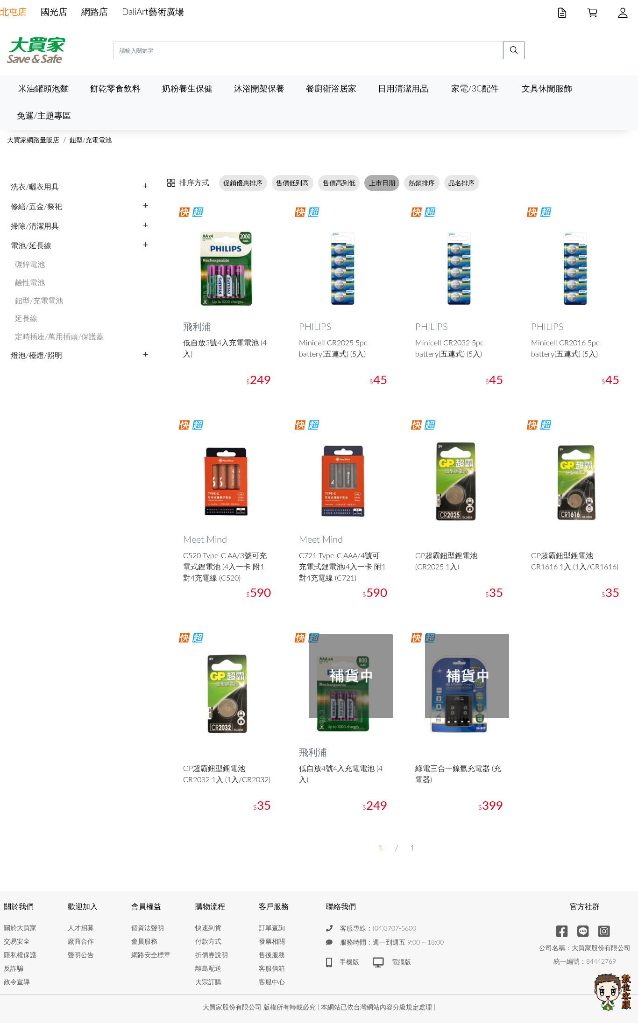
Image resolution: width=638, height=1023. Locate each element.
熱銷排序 (422, 183)
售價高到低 (339, 183)
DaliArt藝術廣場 (153, 12)
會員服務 (144, 942)
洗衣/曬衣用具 (35, 187)
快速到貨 (208, 928)
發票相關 (272, 942)
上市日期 (382, 183)
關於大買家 (20, 928)
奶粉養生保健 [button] (187, 89)
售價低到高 (292, 183)
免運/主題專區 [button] (44, 116)
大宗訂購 (208, 982)
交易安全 (17, 942)
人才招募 (81, 928)
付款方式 (208, 942)
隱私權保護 (20, 955)
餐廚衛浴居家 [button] (331, 89)
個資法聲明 (147, 928)
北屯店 (13, 12)
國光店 (54, 12)
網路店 (94, 12)
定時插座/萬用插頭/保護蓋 (59, 337)
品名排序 (461, 183)
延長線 (26, 318)
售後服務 (272, 955)
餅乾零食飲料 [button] (115, 89)
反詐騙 (13, 969)
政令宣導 (17, 982)
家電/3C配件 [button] (475, 89)
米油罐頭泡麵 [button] (43, 89)
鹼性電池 (30, 283)
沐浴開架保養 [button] (259, 89)
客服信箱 (272, 969)
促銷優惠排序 (242, 183)
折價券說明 (211, 955)
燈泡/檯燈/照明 (36, 355)
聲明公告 (81, 955)
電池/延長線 (31, 246)
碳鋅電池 (30, 264)
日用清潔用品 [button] (403, 89)
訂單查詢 (272, 928)
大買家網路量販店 (33, 140)
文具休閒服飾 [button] (547, 89)
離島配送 (208, 969)
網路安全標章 (150, 955)
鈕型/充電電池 (91, 140)
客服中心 (272, 982)
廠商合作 (81, 942)
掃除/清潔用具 (35, 226)
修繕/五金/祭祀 (36, 206)
